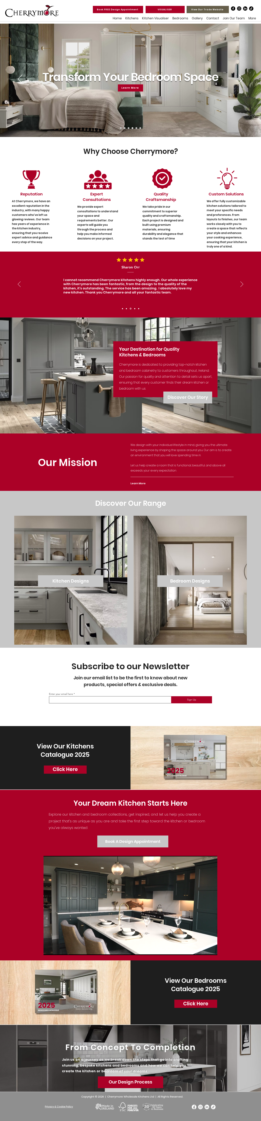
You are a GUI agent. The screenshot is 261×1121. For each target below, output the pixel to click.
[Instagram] (239, 8)
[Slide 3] (130, 308)
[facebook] (233, 8)
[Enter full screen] (212, 950)
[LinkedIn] (245, 8)
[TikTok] (251, 8)
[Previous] (20, 79)
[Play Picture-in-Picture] (206, 950)
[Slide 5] (138, 308)
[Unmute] (54, 950)
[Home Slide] (121, 128)
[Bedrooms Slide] (132, 128)
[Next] (241, 79)
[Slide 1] (122, 308)
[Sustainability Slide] (136, 128)
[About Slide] (125, 128)
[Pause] (48, 950)
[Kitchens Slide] (128, 128)
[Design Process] (140, 128)
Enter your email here (61, 694)
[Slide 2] (126, 308)
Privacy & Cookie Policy (59, 1106)
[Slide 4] (134, 308)
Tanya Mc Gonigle (130, 267)
